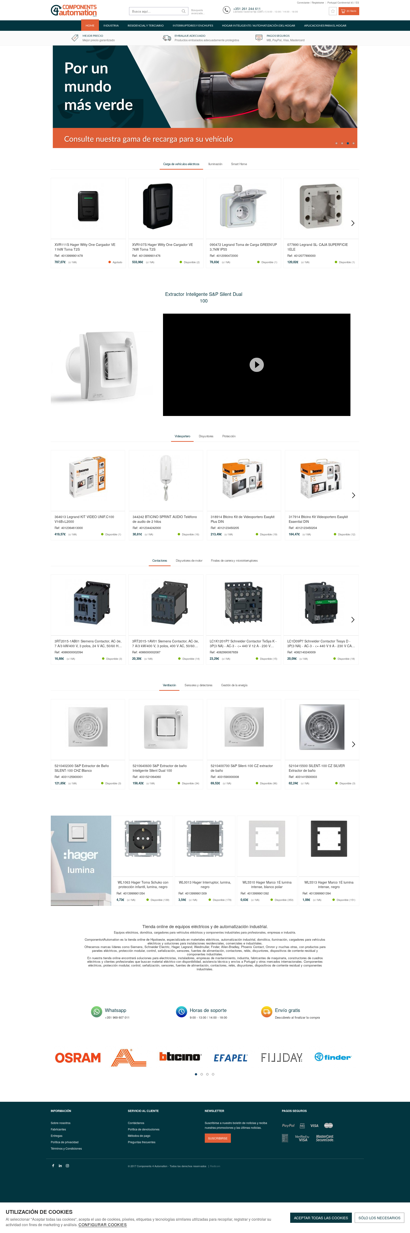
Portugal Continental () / (343, 2)
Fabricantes (58, 1129)
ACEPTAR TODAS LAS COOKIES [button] (321, 1217)
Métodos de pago (139, 1136)
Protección (228, 436)
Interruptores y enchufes (193, 25)
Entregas (56, 1136)
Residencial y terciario (146, 25)
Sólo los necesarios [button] (380, 1217)
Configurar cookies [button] (103, 1225)
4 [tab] (353, 143)
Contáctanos (136, 1123)
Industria (111, 25)
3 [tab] (348, 143)
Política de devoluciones (143, 1129)
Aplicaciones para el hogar (325, 25)
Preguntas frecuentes (141, 1142)
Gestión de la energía (234, 685)
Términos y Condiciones (66, 1148)
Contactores (159, 560)
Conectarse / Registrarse (310, 2)
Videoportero (182, 436)
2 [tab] (342, 143)
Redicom (215, 1166)
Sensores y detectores (198, 685)
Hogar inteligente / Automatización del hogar (258, 25)
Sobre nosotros (60, 1123)
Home (90, 25)
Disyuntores (206, 436)
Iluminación (215, 164)
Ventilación (169, 685)
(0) (351, 11)
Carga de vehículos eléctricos (181, 164)
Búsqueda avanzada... (197, 12)
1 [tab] (336, 143)
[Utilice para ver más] (102, 365)
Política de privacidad (65, 1142)
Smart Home (239, 164)
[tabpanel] (77, 1058)
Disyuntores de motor (189, 560)
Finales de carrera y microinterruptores (234, 560)
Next (353, 223)
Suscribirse (218, 1138)
